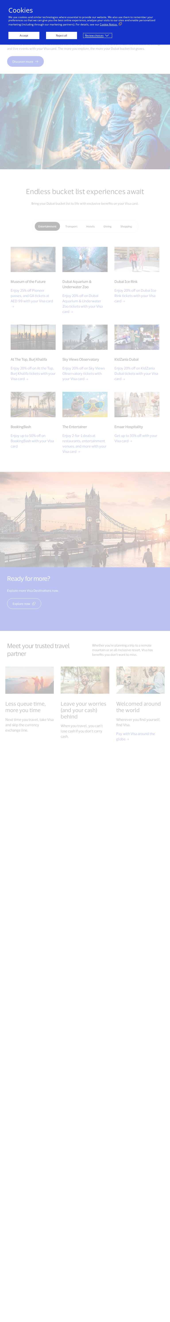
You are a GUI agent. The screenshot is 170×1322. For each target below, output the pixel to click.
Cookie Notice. (109, 24)
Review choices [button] (94, 35)
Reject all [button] (61, 35)
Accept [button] (24, 35)
